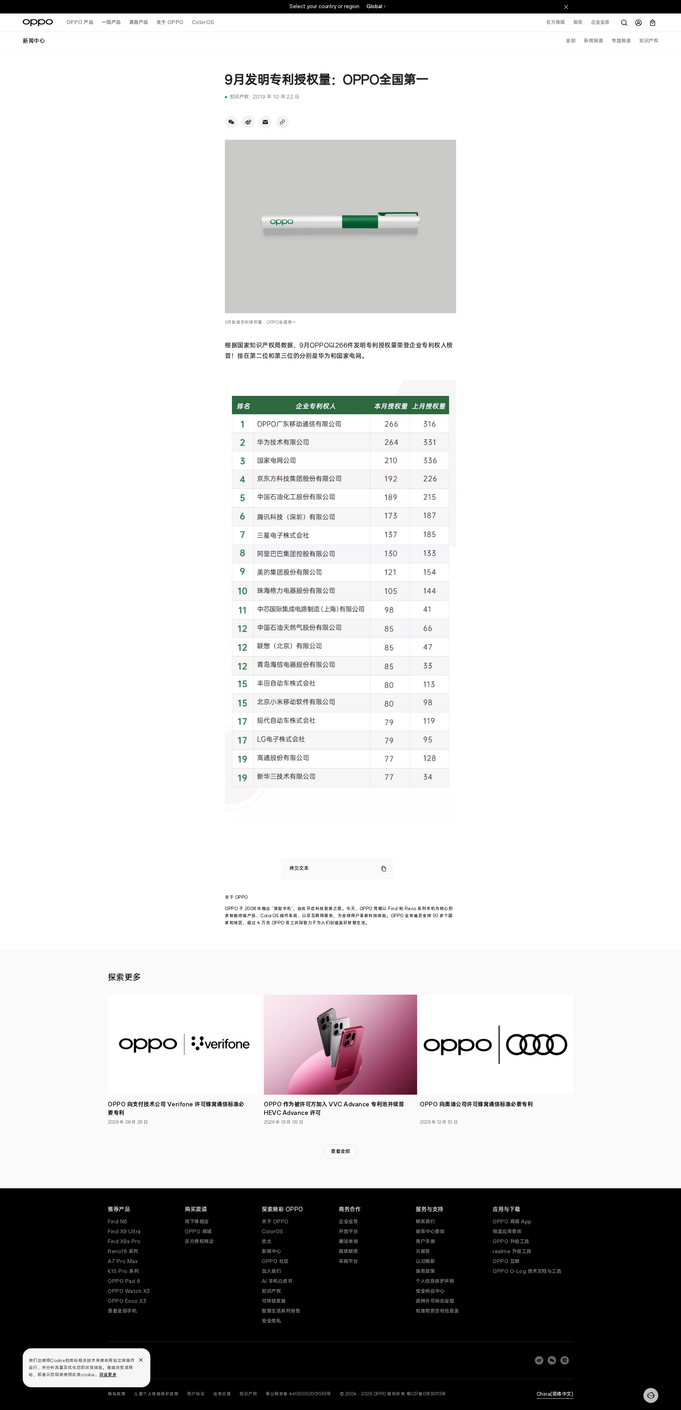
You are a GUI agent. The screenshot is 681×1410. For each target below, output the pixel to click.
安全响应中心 (430, 1291)
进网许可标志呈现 (435, 1301)
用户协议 (196, 1394)
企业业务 (348, 1222)
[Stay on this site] (566, 7)
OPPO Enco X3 (127, 1301)
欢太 (266, 1242)
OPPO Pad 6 (124, 1281)
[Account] (638, 22)
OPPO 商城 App (512, 1222)
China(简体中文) (555, 1394)
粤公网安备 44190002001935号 (298, 1394)
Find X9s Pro (124, 1242)
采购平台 (348, 1262)
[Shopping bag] (652, 22)
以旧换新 (425, 1262)
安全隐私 (271, 1321)
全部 (570, 41)
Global (374, 7)
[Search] (624, 22)
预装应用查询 (507, 1232)
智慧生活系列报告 (281, 1311)
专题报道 (621, 41)
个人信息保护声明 (435, 1281)
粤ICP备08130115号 (426, 1394)
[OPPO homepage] (38, 23)
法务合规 (222, 1394)
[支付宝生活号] (564, 1360)
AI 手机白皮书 (277, 1281)
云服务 (423, 1252)
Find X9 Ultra (124, 1232)
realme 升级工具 (512, 1252)
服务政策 (425, 1271)
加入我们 (271, 1271)
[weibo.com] (539, 1360)
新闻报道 (593, 41)
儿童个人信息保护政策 (156, 1394)
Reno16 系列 (123, 1252)
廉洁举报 (348, 1242)
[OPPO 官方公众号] (552, 1360)
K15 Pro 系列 (123, 1271)
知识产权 (648, 41)
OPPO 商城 (198, 1232)
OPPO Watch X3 (129, 1291)
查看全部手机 (122, 1311)
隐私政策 (117, 1394)
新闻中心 (271, 1252)
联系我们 (425, 1222)
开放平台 (348, 1232)
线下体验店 (197, 1222)
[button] (650, 1395)
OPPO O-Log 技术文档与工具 (527, 1271)
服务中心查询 (430, 1232)
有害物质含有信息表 (437, 1311)
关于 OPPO (275, 1222)
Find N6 (117, 1222)
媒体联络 (348, 1252)
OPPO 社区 (275, 1262)
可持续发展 (274, 1301)
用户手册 (425, 1242)
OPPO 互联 (506, 1262)
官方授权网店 (199, 1242)
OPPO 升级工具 (511, 1242)
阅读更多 (108, 1374)
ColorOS (272, 1232)
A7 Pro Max (123, 1262)
